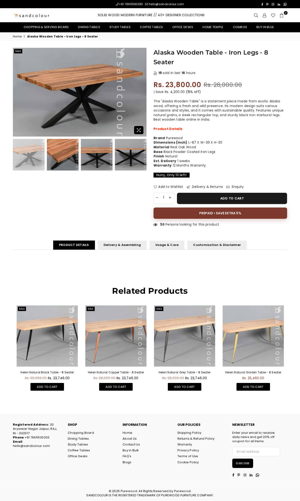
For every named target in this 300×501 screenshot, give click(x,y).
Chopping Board (81, 432)
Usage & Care (167, 245)
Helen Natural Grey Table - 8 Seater (185, 372)
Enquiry (237, 187)
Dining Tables (89, 27)
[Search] (256, 15)
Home (17, 36)
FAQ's (127, 456)
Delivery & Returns (207, 187)
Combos (240, 27)
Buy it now (220, 213)
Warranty (184, 444)
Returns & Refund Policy (195, 438)
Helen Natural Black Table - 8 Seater (47, 372)
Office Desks (182, 27)
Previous (17, 92)
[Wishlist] (273, 15)
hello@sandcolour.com (166, 4)
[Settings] (264, 15)
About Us (130, 438)
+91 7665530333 (131, 4)
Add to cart (47, 386)
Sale (18, 51)
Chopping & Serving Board (46, 27)
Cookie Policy (188, 462)
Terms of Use (187, 456)
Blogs (127, 462)
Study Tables (120, 27)
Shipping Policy (189, 432)
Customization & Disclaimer (217, 245)
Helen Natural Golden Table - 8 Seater (253, 372)
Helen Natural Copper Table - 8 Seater (116, 372)
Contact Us (131, 444)
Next (142, 92)
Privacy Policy (188, 450)
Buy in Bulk (265, 27)
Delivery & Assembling (122, 245)
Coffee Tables (151, 27)
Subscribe (243, 463)
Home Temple (212, 27)
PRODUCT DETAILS (74, 245)
